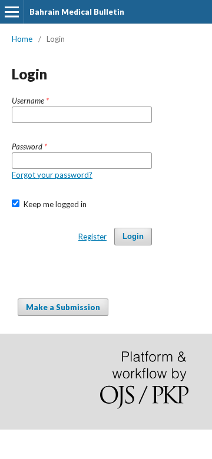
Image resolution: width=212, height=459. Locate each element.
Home (22, 39)
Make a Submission (63, 307)
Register (92, 236)
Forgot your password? (52, 174)
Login (133, 236)
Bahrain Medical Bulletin (76, 11)
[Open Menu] (12, 12)
